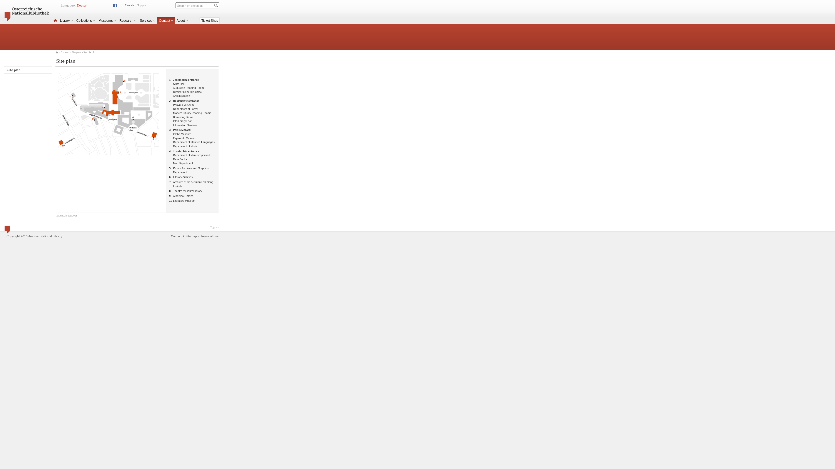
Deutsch (82, 5)
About (181, 20)
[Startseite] (55, 20)
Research (126, 20)
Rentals (129, 5)
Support (142, 5)
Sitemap (191, 236)
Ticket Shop (209, 20)
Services (146, 20)
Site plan (76, 52)
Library (65, 20)
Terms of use (210, 236)
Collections (84, 20)
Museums (106, 20)
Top (212, 227)
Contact (164, 20)
